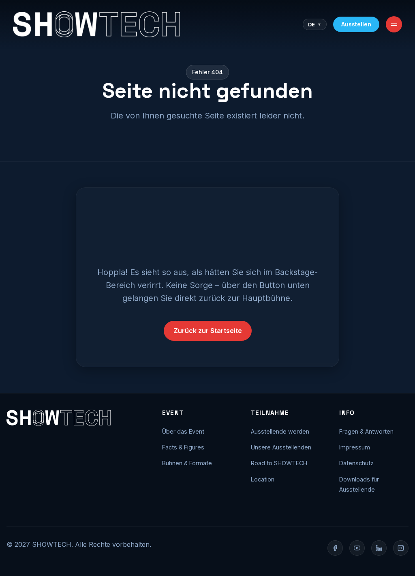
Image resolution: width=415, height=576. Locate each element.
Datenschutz (356, 463)
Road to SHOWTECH (279, 463)
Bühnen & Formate (187, 463)
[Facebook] (335, 548)
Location (262, 479)
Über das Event (183, 431)
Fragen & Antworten (366, 431)
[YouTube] (357, 548)
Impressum (354, 447)
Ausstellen (356, 24)
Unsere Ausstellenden (281, 447)
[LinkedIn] (379, 548)
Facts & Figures (183, 447)
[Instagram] (401, 548)
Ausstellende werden (280, 431)
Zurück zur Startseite (207, 331)
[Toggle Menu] (394, 24)
